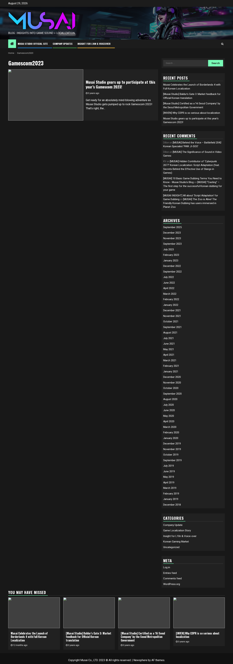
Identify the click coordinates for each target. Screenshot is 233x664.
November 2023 (172, 238)
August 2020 (170, 399)
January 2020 (170, 438)
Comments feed (172, 578)
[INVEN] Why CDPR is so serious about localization (191, 112)
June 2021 (169, 343)
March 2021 (169, 360)
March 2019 (169, 488)
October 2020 (170, 388)
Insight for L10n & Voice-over (179, 536)
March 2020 (169, 427)
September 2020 (172, 393)
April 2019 (168, 482)
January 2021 (170, 371)
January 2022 (170, 304)
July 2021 (168, 338)
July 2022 (168, 277)
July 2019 (168, 465)
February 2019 (171, 493)
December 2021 (172, 310)
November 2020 (172, 382)
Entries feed (170, 573)
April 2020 (168, 421)
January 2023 (170, 260)
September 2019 (172, 460)
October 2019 (170, 454)
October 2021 (170, 321)
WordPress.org (171, 584)
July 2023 (168, 249)
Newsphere (140, 660)
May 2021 (168, 349)
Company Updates (62, 43)
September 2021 (172, 327)
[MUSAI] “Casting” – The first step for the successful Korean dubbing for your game (192, 186)
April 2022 (168, 288)
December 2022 (172, 266)
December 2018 (172, 504)
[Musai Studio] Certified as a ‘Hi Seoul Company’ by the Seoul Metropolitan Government (143, 636)
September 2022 (172, 271)
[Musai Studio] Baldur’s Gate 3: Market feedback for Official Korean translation (88, 636)
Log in (166, 567)
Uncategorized (171, 547)
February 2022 (171, 299)
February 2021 (171, 365)
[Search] (222, 44)
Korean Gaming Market (176, 541)
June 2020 (169, 410)
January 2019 (170, 499)
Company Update (173, 525)
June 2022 (169, 282)
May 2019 (168, 476)
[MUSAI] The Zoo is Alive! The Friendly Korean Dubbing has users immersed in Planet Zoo (190, 203)
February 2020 (171, 432)
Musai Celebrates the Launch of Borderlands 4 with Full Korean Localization (29, 636)
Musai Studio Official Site (33, 43)
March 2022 (169, 293)
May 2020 (168, 415)
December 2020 (172, 377)
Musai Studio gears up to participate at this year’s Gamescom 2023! (120, 84)
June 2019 (169, 471)
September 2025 (172, 227)
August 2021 (170, 332)
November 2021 (172, 316)
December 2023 (172, 232)
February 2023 (171, 254)
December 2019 (172, 443)
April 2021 (168, 354)
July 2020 (168, 404)
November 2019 (172, 449)
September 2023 (172, 243)
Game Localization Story (177, 530)
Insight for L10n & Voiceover (94, 43)
